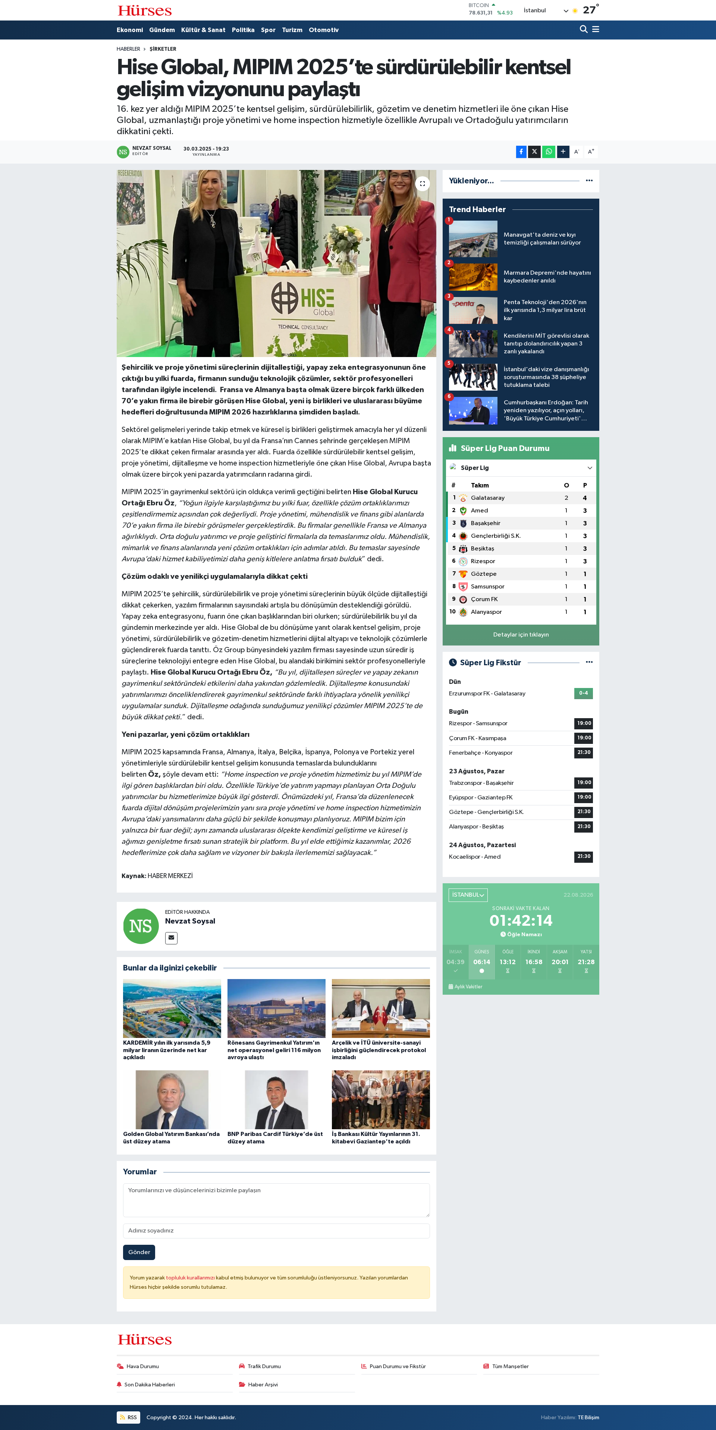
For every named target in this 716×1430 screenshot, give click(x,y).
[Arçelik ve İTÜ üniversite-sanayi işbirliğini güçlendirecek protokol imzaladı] (381, 1008)
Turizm (292, 30)
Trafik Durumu (264, 1366)
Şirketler (163, 49)
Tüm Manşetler (510, 1366)
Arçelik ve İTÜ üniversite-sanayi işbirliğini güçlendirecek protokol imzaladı (379, 1050)
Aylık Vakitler (468, 986)
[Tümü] (589, 181)
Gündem (162, 30)
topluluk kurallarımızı (191, 1278)
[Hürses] (145, 10)
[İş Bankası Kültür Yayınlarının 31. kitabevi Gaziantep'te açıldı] (381, 1099)
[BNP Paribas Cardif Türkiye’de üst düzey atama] (276, 1099)
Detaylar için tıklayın (521, 635)
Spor (268, 30)
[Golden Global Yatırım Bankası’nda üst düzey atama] (172, 1099)
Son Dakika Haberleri (150, 1385)
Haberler (128, 49)
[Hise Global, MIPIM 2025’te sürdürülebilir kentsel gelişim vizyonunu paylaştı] (276, 263)
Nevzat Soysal (190, 921)
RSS (132, 1417)
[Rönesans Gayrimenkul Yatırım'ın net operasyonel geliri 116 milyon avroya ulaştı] (276, 1008)
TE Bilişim (588, 1417)
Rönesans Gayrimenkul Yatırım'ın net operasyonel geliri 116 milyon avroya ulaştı (274, 1050)
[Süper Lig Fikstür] (589, 663)
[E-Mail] (171, 938)
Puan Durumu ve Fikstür (398, 1366)
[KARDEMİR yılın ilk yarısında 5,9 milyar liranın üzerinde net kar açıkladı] (172, 1008)
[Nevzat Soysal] (141, 926)
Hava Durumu (143, 1366)
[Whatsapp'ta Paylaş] (548, 152)
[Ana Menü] (594, 30)
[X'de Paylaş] (534, 152)
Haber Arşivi (263, 1385)
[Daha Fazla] (563, 152)
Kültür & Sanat (203, 30)
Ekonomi (130, 30)
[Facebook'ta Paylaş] (521, 152)
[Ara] (584, 30)
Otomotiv (324, 30)
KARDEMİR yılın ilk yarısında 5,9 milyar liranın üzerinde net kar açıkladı (166, 1050)
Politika (243, 30)
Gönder (139, 1252)
